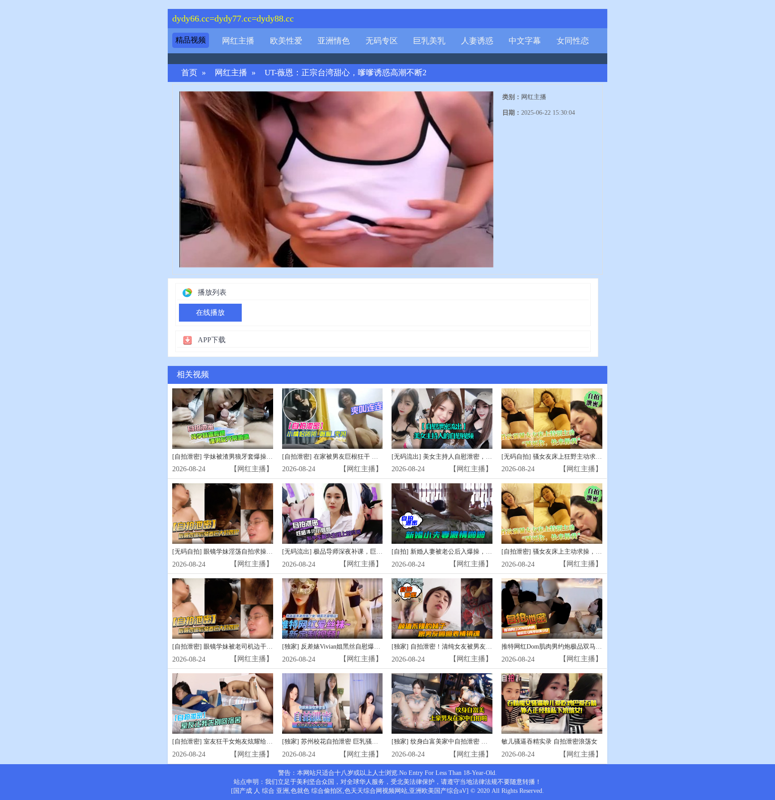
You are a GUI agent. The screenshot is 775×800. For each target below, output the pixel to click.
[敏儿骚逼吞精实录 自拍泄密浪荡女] (551, 703)
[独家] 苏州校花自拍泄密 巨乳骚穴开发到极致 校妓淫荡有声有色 (372, 741)
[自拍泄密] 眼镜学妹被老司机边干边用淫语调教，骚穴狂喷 (253, 646)
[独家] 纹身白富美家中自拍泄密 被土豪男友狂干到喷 (465, 741)
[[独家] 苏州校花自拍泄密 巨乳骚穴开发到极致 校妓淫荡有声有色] (332, 703)
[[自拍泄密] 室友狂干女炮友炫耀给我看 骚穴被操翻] (222, 703)
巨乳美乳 (429, 40)
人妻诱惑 (477, 40)
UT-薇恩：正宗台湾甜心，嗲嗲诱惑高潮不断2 (346, 73)
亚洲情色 (334, 40)
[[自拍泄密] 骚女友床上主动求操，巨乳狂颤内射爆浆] (551, 513)
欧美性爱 (286, 40)
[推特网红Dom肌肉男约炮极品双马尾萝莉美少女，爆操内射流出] (551, 608)
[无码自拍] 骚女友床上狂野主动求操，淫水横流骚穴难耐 (579, 456)
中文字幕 (525, 40)
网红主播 (238, 40)
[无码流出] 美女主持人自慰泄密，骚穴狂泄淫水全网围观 (470, 456)
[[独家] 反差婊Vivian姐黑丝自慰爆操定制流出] (332, 608)
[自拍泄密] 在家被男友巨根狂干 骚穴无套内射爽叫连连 (358, 456)
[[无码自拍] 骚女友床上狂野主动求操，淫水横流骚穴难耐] (551, 418)
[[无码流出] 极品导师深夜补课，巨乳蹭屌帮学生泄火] (332, 513)
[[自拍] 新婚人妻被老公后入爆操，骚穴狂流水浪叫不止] (442, 513)
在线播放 (210, 312)
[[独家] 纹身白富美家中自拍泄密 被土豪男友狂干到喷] (442, 703)
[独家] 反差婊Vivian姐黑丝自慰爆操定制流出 (343, 646)
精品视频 (190, 40)
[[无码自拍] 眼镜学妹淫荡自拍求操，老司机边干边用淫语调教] (222, 513)
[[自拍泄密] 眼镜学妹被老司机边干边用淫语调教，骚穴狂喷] (222, 608)
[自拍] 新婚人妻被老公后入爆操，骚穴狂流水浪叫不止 (467, 551)
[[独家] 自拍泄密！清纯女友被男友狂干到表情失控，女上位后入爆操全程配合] (442, 608)
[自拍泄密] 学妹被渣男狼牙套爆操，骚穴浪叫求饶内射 (247, 456)
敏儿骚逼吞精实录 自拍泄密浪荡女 (549, 741)
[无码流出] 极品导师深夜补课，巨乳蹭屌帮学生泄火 (354, 551)
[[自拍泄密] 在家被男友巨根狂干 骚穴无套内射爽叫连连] (332, 418)
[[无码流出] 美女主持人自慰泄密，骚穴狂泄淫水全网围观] (442, 418)
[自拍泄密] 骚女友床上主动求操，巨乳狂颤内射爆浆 (573, 551)
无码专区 (382, 40)
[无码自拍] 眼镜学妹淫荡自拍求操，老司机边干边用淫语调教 (257, 551)
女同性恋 (573, 40)
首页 (189, 73)
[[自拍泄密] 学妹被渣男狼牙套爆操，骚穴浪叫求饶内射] (222, 418)
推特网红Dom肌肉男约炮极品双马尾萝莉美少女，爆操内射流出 (589, 646)
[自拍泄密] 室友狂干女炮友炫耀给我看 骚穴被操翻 (242, 741)
